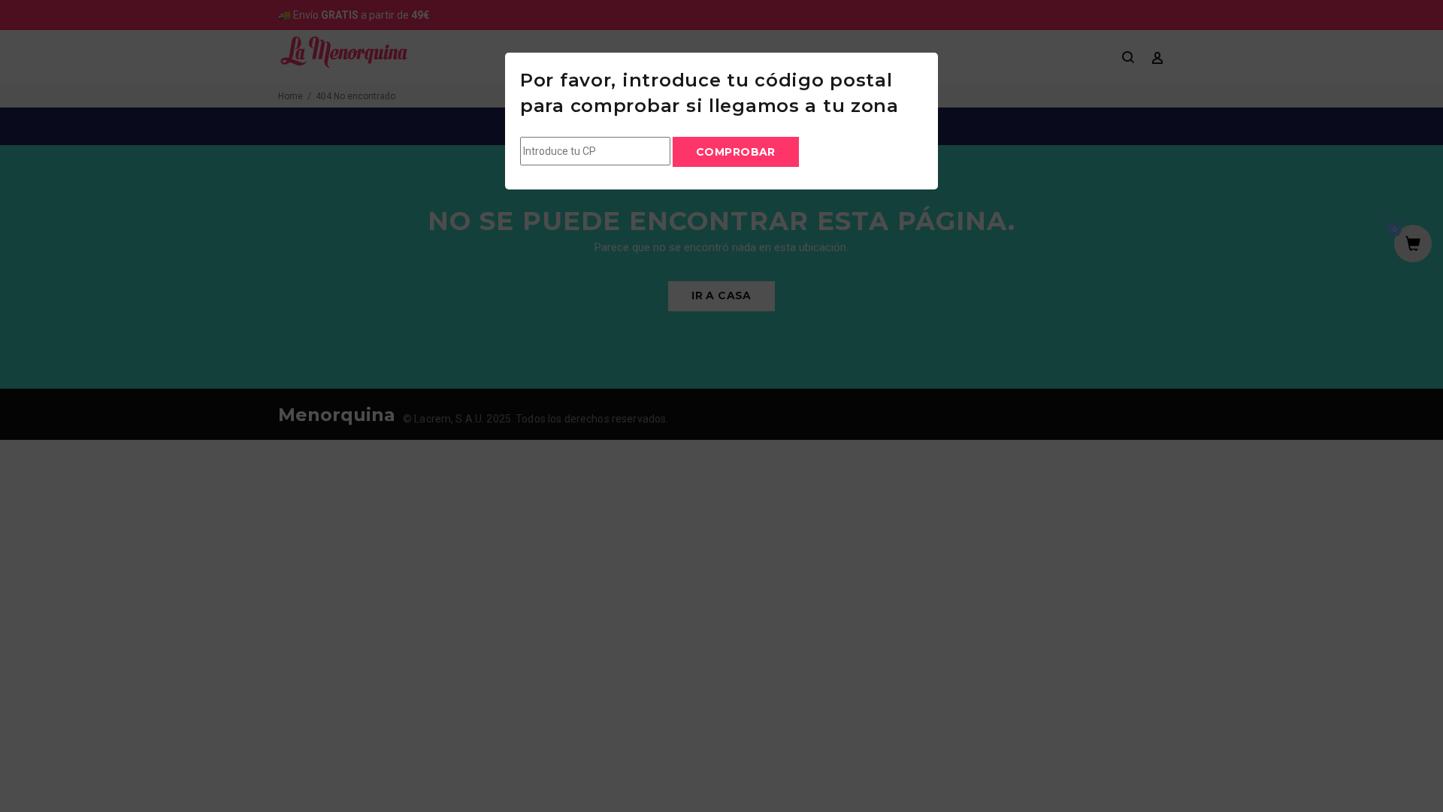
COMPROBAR (736, 152)
